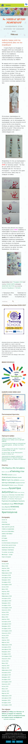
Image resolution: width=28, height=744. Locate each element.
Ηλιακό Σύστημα (20, 492)
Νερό (8, 498)
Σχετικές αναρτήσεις (9, 719)
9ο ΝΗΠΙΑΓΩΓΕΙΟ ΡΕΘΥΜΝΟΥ (14, 20)
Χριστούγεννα (9, 512)
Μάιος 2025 (5, 589)
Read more (19, 741)
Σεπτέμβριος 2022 (7, 656)
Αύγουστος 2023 (6, 633)
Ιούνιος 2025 (5, 586)
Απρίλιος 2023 (5, 640)
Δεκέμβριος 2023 (6, 624)
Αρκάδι (20, 477)
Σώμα (12, 504)
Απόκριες (15, 477)
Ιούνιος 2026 (5, 563)
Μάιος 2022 (5, 663)
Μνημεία (22, 496)
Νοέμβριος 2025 (6, 580)
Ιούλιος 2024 (5, 612)
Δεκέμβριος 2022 (6, 649)
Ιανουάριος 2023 (6, 647)
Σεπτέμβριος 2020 (7, 705)
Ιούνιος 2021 (5, 686)
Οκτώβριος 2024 (6, 605)
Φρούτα (7, 507)
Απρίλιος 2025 (5, 591)
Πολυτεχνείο (18, 498)
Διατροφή (11, 482)
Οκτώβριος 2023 (6, 628)
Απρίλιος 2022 (5, 665)
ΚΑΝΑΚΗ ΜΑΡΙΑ (10, 284)
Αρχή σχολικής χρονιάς (8, 526)
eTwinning (15, 471)
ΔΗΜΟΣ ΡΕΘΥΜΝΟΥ (7, 533)
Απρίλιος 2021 (5, 691)
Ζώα (15, 492)
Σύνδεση (8, 5)
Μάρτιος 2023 (5, 642)
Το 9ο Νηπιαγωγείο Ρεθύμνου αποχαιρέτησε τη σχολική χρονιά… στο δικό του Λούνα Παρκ (14, 445)
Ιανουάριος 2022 (6, 672)
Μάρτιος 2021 (5, 693)
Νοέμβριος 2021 (6, 677)
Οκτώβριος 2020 (6, 702)
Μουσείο (4, 498)
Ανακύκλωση (6, 477)
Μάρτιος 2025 (5, 593)
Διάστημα (5, 482)
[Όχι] (26, 737)
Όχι (13, 741)
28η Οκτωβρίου (18, 468)
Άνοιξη (4, 474)
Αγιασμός (10, 474)
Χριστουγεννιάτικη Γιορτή (9, 509)
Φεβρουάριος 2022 (7, 670)
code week (7, 471)
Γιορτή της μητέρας (13, 480)
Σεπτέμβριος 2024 (7, 607)
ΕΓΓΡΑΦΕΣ (4, 538)
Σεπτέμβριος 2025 (7, 584)
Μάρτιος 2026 (5, 570)
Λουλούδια (18, 494)
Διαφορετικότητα (20, 482)
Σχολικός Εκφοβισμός (8, 288)
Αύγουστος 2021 (6, 684)
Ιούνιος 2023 (5, 635)
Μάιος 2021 (5, 688)
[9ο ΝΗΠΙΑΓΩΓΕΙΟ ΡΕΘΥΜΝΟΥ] (14, 15)
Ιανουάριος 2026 (6, 575)
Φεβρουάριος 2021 (7, 695)
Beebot (3, 471)
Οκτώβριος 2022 (6, 654)
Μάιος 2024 (5, 617)
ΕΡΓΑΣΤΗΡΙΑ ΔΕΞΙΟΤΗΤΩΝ (9, 545)
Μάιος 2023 (5, 637)
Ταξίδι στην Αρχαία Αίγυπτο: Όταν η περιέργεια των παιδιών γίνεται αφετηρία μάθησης (13, 440)
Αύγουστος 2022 (6, 658)
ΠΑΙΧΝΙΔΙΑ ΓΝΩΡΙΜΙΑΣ (8, 550)
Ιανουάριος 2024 (6, 621)
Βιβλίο (4, 480)
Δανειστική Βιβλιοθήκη (8, 531)
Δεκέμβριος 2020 (6, 698)
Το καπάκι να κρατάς (7, 552)
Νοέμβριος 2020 (6, 700)
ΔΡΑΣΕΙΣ (4, 536)
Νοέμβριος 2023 (6, 626)
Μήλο (22, 494)
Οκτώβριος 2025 (6, 582)
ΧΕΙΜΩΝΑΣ (14, 507)
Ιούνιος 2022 (5, 661)
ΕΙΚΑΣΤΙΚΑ (4, 540)
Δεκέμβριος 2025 (6, 577)
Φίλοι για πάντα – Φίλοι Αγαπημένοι (8, 294)
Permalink (18, 288)
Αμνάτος (14, 474)
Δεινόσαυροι (21, 480)
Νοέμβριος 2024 (6, 603)
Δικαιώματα (5, 485)
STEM (22, 471)
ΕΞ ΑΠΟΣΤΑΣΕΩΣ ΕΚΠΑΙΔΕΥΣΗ (10, 543)
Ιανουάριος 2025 (6, 598)
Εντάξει (8, 741)
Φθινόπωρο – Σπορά (7, 554)
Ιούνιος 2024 (5, 614)
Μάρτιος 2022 (5, 668)
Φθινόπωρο (18, 504)
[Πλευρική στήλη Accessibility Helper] (26, 4)
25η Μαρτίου (7, 468)
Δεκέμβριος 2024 (6, 600)
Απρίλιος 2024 (5, 619)
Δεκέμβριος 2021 (6, 674)
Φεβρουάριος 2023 (7, 644)
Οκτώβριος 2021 (6, 679)
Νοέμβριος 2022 (6, 651)
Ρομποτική (5, 501)
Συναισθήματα (13, 501)
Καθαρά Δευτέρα (5, 494)
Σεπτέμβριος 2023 (7, 630)
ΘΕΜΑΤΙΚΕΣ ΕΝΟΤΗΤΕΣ (8, 286)
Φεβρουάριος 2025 (7, 596)
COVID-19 (4, 519)
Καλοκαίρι (12, 494)
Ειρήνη (11, 485)
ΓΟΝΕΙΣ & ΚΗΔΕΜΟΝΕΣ (8, 529)
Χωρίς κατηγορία (6, 556)
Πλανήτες (11, 498)
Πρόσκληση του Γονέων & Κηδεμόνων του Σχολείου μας (20, 294)
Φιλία (3, 507)
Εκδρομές (16, 485)
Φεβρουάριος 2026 (7, 573)
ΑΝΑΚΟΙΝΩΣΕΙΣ (6, 524)
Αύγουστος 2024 (6, 610)
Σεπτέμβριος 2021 (7, 681)
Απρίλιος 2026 (5, 568)
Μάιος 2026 (5, 566)
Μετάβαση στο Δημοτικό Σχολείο (11, 496)
